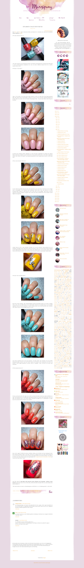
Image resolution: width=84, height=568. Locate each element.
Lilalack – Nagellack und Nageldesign (62, 386)
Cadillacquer (67, 283)
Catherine (56, 284)
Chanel (70, 284)
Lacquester (67, 322)
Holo (55, 311)
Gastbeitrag (67, 302)
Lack (27, 490)
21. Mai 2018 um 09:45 (26, 503)
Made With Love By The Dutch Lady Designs (42, 562)
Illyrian (70, 313)
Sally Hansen (66, 351)
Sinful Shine (63, 354)
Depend (55, 291)
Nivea (62, 338)
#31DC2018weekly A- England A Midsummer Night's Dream (63, 159)
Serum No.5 (58, 353)
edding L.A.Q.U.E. (61, 294)
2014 (56, 198)
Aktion (66, 271)
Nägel (57, 336)
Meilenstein (63, 331)
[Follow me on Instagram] (64, 56)
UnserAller (56, 362)
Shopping (68, 353)
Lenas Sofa (57, 391)
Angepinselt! (57, 409)
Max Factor (69, 330)
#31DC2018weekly (57, 270)
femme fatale (66, 300)
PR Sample (39, 490)
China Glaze (58, 285)
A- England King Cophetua (62, 147)
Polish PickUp (59, 345)
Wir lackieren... (65, 365)
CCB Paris (66, 284)
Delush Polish (67, 290)
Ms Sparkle (59, 335)
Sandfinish (56, 352)
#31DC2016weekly (57, 269)
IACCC (58, 313)
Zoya (59, 368)
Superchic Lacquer (67, 356)
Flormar (55, 301)
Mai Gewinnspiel (63, 208)
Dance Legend (68, 289)
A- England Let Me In (61, 168)
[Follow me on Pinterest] (67, 56)
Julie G (68, 317)
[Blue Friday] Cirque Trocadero (63, 226)
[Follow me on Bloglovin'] (61, 56)
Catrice (61, 284)
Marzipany (42, 6)
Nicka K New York (68, 337)
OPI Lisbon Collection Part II (62, 155)
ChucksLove (57, 400)
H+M (67, 308)
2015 (56, 196)
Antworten (17, 516)
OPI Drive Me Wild (63, 258)
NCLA (70, 336)
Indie (69, 314)
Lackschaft (57, 379)
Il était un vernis (64, 313)
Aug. (57, 124)
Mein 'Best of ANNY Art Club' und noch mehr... (64, 220)
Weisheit (65, 364)
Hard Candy (64, 309)
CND (58, 286)
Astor (64, 274)
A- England (17, 490)
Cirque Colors (68, 285)
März (57, 187)
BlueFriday (69, 279)
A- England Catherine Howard (62, 177)
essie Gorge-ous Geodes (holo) (61, 389)
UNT (61, 362)
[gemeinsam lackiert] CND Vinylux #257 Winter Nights (63, 175)
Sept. (57, 122)
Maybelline (58, 331)
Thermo (55, 360)
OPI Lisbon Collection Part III (62, 153)
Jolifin (64, 317)
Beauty (57, 276)
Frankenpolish (65, 301)
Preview (67, 347)
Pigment (57, 344)
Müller (65, 335)
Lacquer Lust (59, 322)
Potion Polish (65, 346)
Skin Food (68, 354)
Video (66, 363)
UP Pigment (66, 362)
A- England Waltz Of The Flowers (63, 152)
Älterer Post (50, 550)
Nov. (57, 119)
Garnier (61, 302)
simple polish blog (58, 412)
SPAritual (62, 355)
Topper (61, 361)
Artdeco (60, 274)
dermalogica (60, 291)
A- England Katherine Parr (62, 167)
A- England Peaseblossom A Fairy (63, 134)
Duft (55, 294)
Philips (63, 343)
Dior (65, 292)
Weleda (70, 364)
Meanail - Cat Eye (58, 410)
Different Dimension (58, 292)
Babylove (68, 274)
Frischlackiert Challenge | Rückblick (62, 398)
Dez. (57, 117)
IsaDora (55, 317)
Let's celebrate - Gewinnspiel (63, 237)
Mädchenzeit (60, 327)
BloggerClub (56, 279)
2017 (56, 193)
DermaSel (65, 291)
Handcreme (58, 309)
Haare (70, 308)
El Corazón (68, 294)
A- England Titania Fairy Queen (62, 144)
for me (60, 301)
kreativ (62, 319)
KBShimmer (63, 318)
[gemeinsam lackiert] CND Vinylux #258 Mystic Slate (63, 162)
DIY (67, 292)
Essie (65, 298)
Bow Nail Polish (59, 282)
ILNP (57, 314)
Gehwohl (55, 303)
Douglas (68, 293)
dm (70, 292)
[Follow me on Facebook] (58, 56)
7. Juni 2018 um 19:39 (23, 520)
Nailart (33, 490)
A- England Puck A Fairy (61, 132)
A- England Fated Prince (61, 170)
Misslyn (68, 331)
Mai (56, 129)
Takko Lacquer (66, 357)
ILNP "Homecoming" (59, 392)
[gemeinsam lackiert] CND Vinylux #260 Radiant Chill (63, 139)
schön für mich (68, 352)
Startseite (33, 550)
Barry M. (70, 275)
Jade (60, 317)
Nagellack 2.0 (58, 388)
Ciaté (63, 285)
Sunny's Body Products (58, 356)
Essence (60, 298)
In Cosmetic (63, 314)
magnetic (66, 327)
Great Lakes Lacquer (61, 308)
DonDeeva (64, 293)
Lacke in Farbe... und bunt (65, 321)
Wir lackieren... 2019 (39, 18)
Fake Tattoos (60, 300)
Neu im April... (59, 182)
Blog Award (67, 278)
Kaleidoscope (56, 318)
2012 (56, 201)
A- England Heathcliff (61, 141)
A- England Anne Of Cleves (62, 165)
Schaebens (62, 352)
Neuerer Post (15, 550)
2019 (56, 114)
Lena (16, 512)
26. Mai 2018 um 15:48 (21, 512)
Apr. (56, 186)
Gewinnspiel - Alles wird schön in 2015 (64, 254)
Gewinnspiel (61, 304)
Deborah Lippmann (59, 290)
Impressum (31, 20)
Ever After (60, 299)
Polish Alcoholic (63, 344)
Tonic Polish (61, 360)
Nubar (69, 338)
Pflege (58, 343)
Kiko (68, 318)
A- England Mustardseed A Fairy (63, 180)
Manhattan (56, 329)
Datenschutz (41, 20)
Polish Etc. (57, 393)
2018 (56, 116)
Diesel (69, 291)
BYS (62, 283)
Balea (62, 275)
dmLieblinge (58, 293)
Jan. (56, 191)
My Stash (69, 335)
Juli (56, 126)
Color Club (63, 286)
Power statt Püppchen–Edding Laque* (62, 413)
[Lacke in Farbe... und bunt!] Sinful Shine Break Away (65, 231)
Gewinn (55, 304)
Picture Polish (68, 343)
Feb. (57, 189)
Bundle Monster (67, 282)
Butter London (57, 283)
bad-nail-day (56, 275)
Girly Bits (68, 304)
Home (20, 18)
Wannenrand (60, 364)
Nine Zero (57, 338)
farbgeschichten (18, 503)
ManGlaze (68, 328)
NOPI (65, 338)
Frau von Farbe (58, 406)
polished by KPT (67, 345)
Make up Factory (61, 328)
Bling (61, 278)
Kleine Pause (57, 407)
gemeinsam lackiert (66, 303)
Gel (59, 303)
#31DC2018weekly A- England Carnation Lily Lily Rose (62, 173)
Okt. (57, 121)
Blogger (44, 557)
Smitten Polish (56, 355)
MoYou (29, 490)
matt (64, 330)
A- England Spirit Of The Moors (63, 146)
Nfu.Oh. (62, 337)
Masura (60, 330)
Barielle (66, 275)
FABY (65, 299)
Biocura (55, 278)
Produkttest (60, 348)
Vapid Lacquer (60, 363)
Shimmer (62, 353)
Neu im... (57, 337)
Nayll (67, 336)
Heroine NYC (22, 490)
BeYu (69, 277)
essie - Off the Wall (59, 401)
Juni (56, 127)
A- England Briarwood (61, 142)
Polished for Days (57, 346)
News (28, 18)
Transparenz (52, 20)
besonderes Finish (62, 277)
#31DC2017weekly (65, 269)
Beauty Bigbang (64, 276)
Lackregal (51, 18)
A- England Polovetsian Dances (63, 163)
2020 (56, 112)
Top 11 (67, 360)
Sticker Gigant (68, 355)
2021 (56, 111)
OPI (21, 33)
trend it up (68, 361)
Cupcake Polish (61, 289)
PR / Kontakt (62, 18)
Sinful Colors (56, 354)
